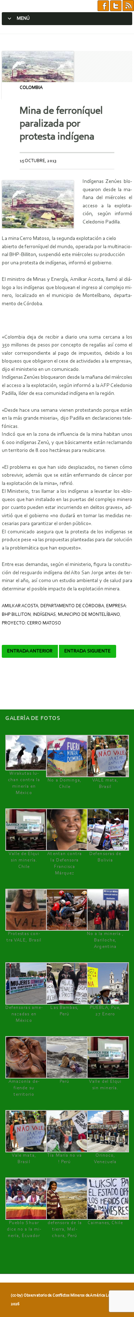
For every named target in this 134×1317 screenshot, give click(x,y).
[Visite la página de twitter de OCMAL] (115, 6)
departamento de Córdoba (72, 606)
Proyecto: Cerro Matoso (31, 623)
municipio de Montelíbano (89, 614)
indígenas (44, 614)
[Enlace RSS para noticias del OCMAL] (128, 6)
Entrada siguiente (87, 651)
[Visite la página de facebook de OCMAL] (103, 6)
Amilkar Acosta (20, 606)
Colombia (31, 87)
